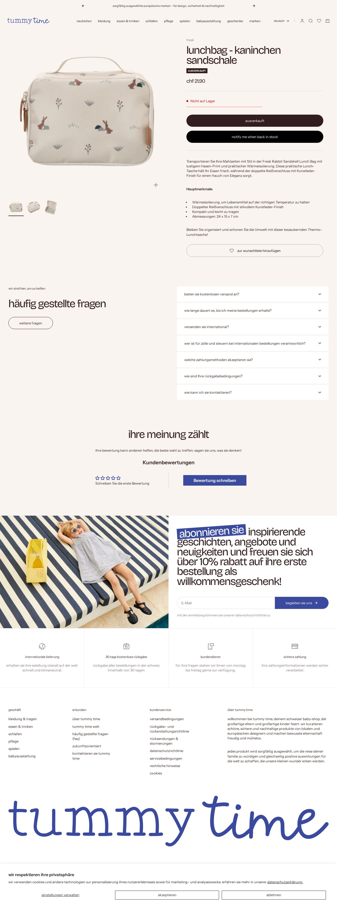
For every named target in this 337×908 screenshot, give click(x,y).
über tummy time (86, 719)
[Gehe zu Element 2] (33, 207)
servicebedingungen (166, 758)
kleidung (104, 21)
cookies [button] (156, 773)
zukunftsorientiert (86, 746)
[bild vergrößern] (156, 185)
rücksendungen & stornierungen (164, 740)
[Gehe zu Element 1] (16, 207)
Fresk (190, 40)
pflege (168, 21)
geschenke (235, 21)
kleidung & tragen (22, 719)
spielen (185, 21)
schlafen (152, 21)
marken (254, 21)
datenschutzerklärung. (285, 882)
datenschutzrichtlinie (250, 615)
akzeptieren (167, 895)
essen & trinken (128, 21)
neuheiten (84, 21)
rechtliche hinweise (165, 766)
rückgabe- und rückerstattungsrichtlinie (169, 728)
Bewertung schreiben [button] (215, 480)
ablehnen (273, 895)
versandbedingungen (167, 719)
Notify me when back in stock (255, 137)
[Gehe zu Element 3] (50, 207)
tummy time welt (85, 726)
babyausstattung (208, 21)
